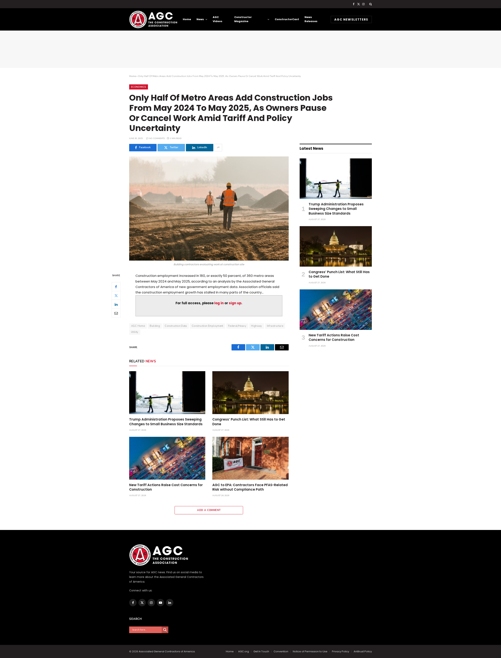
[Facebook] (116, 286)
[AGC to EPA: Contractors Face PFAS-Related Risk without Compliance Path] (250, 458)
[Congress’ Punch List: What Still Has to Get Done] (250, 392)
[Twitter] (116, 295)
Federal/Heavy (237, 326)
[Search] (370, 4)
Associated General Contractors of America (167, 651)
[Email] (116, 313)
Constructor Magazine (243, 19)
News (200, 19)
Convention (281, 651)
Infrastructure (275, 326)
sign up (235, 303)
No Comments (157, 138)
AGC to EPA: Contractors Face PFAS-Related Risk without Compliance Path (250, 487)
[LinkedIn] (116, 304)
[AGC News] (153, 19)
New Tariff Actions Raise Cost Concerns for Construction (166, 487)
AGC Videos (217, 19)
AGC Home (138, 326)
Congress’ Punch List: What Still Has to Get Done (248, 421)
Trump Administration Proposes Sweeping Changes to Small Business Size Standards (166, 421)
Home (187, 19)
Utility (134, 332)
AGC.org (243, 651)
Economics (138, 86)
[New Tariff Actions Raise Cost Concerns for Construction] (167, 458)
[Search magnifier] (165, 629)
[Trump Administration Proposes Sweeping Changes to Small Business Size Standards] (167, 392)
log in (219, 303)
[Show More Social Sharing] (218, 147)
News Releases (311, 19)
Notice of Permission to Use (310, 651)
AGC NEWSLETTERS (351, 19)
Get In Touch (261, 651)
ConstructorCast (287, 19)
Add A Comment (209, 510)
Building (155, 326)
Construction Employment (207, 326)
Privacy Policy (340, 651)
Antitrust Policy (363, 651)
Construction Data (176, 326)
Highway (256, 326)
